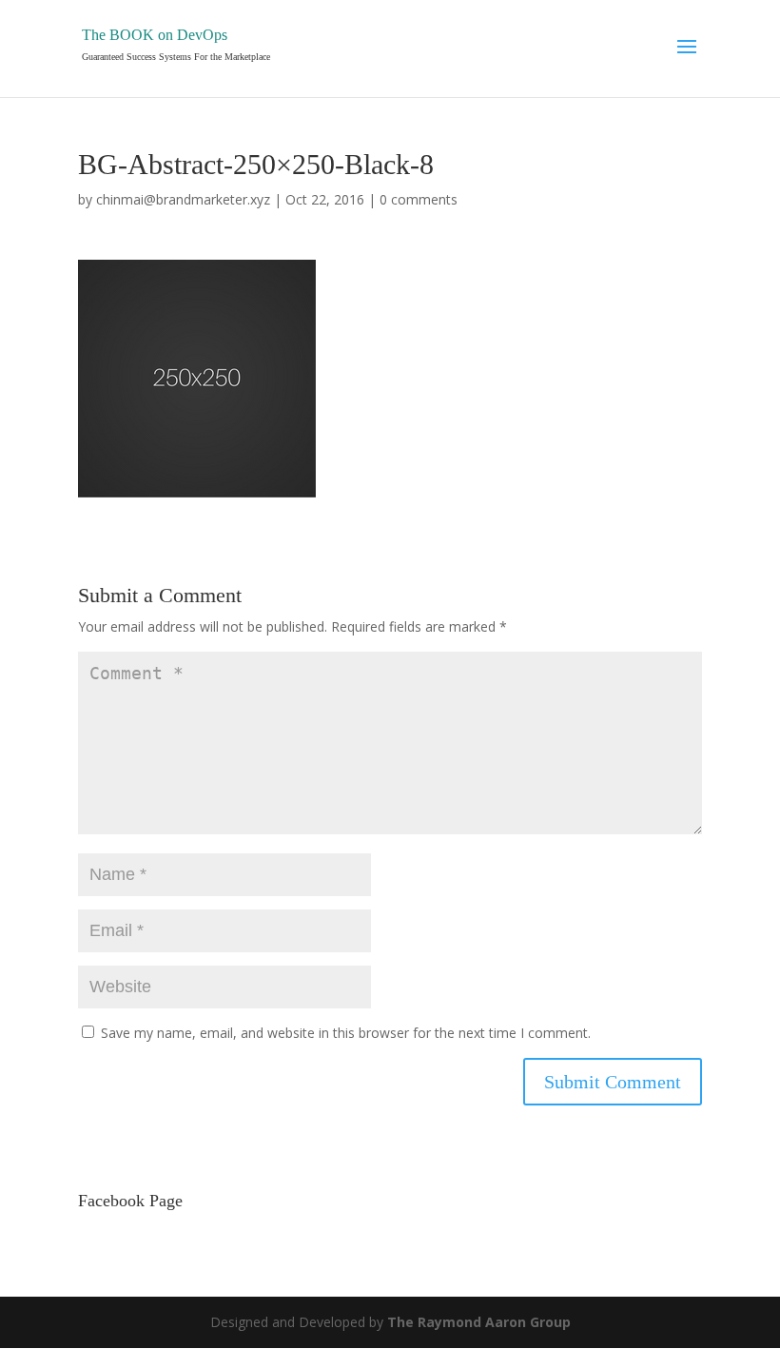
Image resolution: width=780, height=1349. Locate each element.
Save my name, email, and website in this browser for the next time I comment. (346, 1033)
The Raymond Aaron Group (479, 1322)
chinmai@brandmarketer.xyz (183, 199)
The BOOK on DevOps (154, 35)
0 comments (419, 199)
